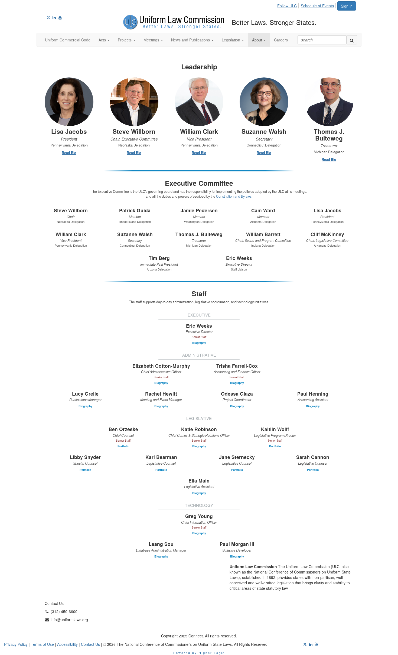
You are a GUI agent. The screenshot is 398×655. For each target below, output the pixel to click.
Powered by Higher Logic (199, 652)
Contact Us (90, 644)
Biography (199, 343)
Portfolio (123, 446)
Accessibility (67, 644)
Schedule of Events (317, 5)
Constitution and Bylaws (234, 196)
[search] (351, 39)
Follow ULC (287, 5)
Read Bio (69, 153)
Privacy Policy (16, 644)
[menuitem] (288, 4)
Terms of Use (42, 644)
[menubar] (307, 4)
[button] (104, 40)
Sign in (347, 6)
